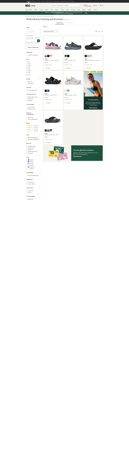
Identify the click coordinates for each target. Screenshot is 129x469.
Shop (33, 6)
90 (102, 31)
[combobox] (67, 5)
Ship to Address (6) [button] (33, 47)
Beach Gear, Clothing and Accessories (45, 16)
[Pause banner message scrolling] (86, 13)
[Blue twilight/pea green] (48, 91)
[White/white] (66, 91)
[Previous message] (42, 13)
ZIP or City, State (30, 38)
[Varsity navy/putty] (51, 130)
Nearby (38, 38)
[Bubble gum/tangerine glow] (91, 56)
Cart (102, 5)
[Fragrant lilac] (46, 56)
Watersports (33, 16)
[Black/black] (48, 56)
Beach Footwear (32, 55)
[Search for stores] (38, 40)
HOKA (27, 16)
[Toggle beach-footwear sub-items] (27, 55)
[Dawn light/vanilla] (51, 56)
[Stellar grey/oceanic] (48, 130)
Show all (28, 74)
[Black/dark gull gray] (86, 56)
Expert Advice (69, 22)
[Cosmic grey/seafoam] (88, 56)
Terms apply (84, 154)
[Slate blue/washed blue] (66, 56)
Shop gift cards (77, 156)
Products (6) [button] (59, 22)
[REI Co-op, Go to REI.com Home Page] (27, 5)
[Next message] (84, 13)
